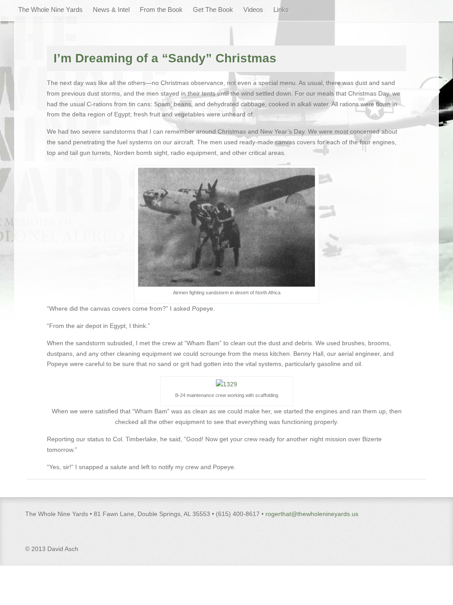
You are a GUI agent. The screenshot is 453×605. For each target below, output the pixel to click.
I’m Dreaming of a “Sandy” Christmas (165, 58)
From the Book (161, 9)
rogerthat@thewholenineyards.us (311, 513)
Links (281, 9)
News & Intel (111, 9)
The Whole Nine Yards (50, 9)
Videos (253, 9)
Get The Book (213, 9)
